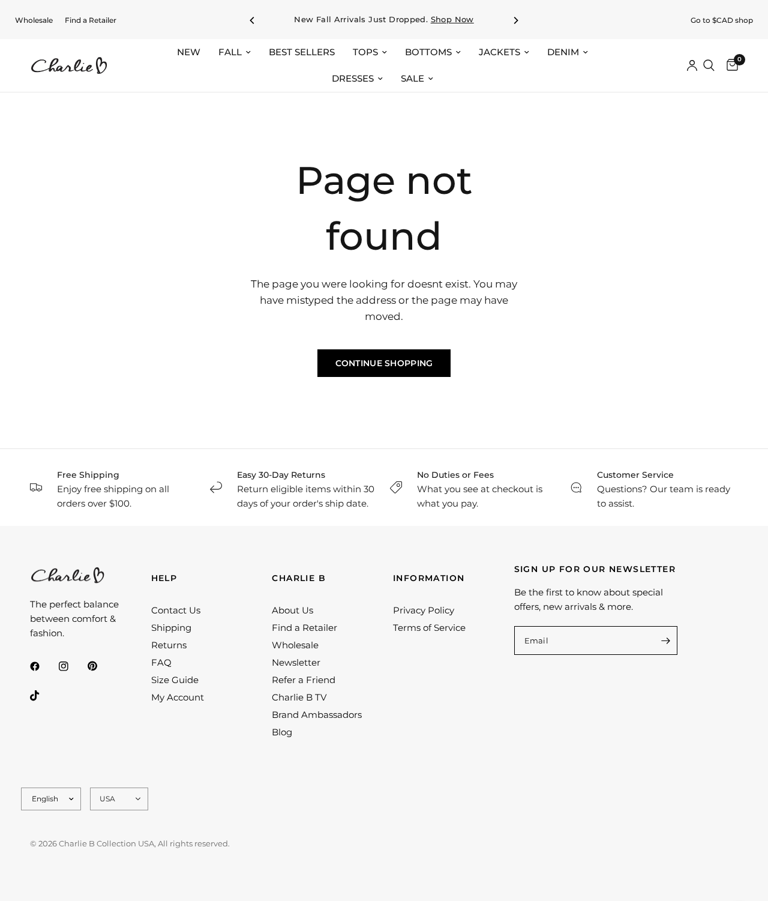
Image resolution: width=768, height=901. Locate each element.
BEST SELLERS (302, 52)
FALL (230, 52)
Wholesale (34, 20)
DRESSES (353, 78)
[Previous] (252, 20)
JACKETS (499, 52)
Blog (282, 732)
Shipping (171, 627)
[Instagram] (72, 666)
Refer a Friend (303, 680)
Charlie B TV (299, 697)
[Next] (515, 20)
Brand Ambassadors (317, 714)
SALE (412, 78)
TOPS (365, 52)
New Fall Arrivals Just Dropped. (384, 19)
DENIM (563, 52)
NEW (188, 52)
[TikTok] (43, 696)
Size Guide (175, 680)
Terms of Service (429, 627)
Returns (169, 645)
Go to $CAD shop (722, 20)
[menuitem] (34, 20)
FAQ (161, 662)
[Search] (709, 65)
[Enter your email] (665, 640)
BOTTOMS (428, 52)
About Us (292, 610)
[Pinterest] (101, 665)
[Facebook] (43, 666)
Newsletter (296, 662)
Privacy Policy (423, 610)
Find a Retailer (90, 20)
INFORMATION (428, 578)
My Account (177, 697)
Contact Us (175, 610)
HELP (164, 578)
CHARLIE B (299, 578)
